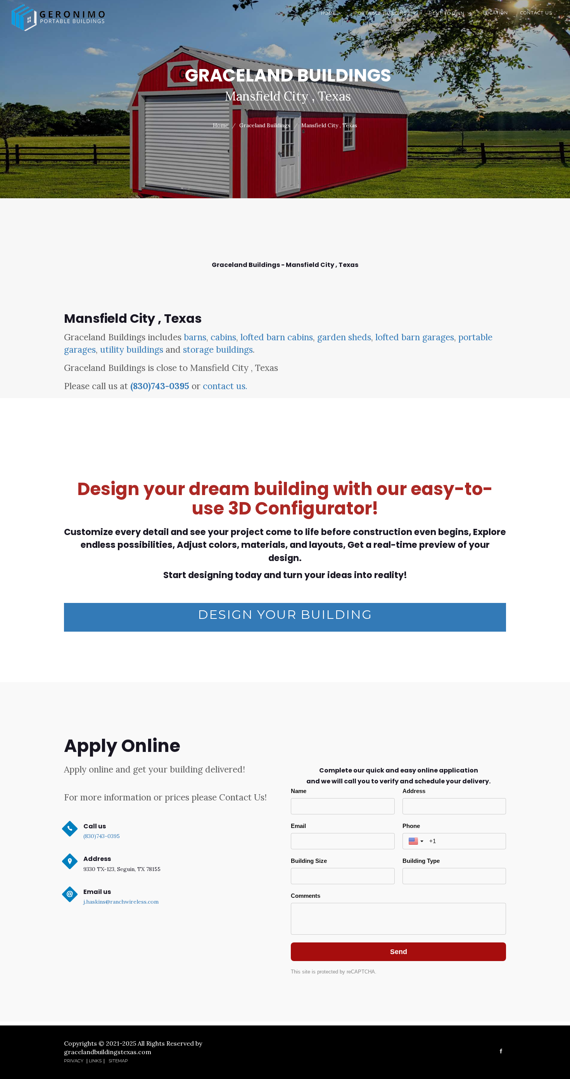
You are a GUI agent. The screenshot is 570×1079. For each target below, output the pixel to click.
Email (298, 826)
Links (95, 1060)
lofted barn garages (414, 337)
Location (495, 13)
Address (413, 791)
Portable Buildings (385, 13)
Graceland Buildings (264, 125)
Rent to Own (450, 13)
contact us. (225, 385)
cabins (223, 337)
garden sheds (344, 337)
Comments (305, 895)
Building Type (421, 860)
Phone (411, 826)
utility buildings (131, 349)
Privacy (74, 1060)
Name (298, 791)
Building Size (309, 860)
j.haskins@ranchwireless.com (121, 901)
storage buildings (218, 349)
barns (195, 337)
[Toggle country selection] (417, 841)
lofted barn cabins (276, 337)
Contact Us (536, 13)
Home (331, 13)
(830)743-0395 (159, 385)
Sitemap (118, 1060)
